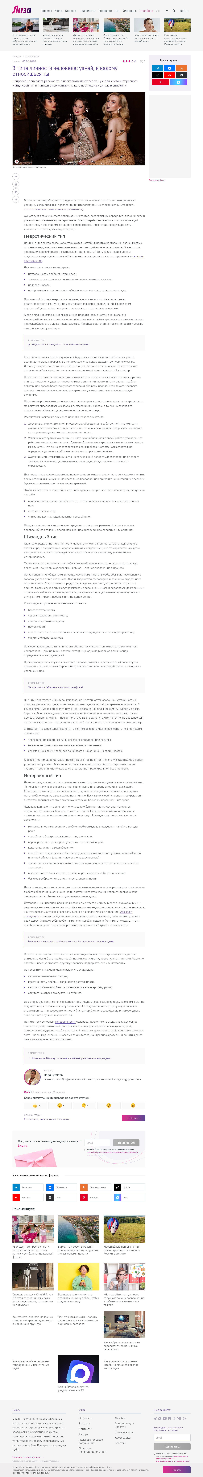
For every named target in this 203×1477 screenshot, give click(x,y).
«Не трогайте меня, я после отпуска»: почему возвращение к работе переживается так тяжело (124, 1300)
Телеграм (27, 1187)
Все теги (120, 1443)
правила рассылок (96, 1155)
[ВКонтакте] (169, 68)
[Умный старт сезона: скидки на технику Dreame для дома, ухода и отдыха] (56, 25)
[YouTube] (169, 75)
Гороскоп (105, 11)
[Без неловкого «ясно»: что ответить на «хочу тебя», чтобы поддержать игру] (78, 1276)
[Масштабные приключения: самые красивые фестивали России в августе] (177, 25)
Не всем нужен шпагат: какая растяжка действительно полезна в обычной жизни (24, 39)
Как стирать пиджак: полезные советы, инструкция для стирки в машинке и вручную (33, 1320)
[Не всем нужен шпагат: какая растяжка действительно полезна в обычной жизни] (25, 25)
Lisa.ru (16, 61)
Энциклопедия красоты (124, 1425)
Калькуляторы (124, 1432)
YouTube (26, 1197)
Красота (71, 11)
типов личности (65, 1021)
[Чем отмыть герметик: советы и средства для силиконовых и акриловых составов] (78, 1312)
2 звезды (126, 61)
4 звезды (132, 61)
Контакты (85, 1429)
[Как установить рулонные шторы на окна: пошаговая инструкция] (124, 1356)
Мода (58, 11)
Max (125, 1197)
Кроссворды (123, 1437)
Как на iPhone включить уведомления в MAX (73, 1388)
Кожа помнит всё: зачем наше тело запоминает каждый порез (146, 38)
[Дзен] (181, 75)
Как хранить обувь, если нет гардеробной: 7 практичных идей (30, 1364)
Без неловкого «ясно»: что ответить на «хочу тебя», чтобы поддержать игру (78, 1298)
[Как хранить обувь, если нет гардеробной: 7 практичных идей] (33, 1356)
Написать (135, 1118)
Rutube (126, 1187)
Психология (87, 11)
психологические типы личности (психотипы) (53, 209)
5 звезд (135, 61)
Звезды (46, 11)
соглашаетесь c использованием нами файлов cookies (78, 1469)
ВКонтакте (61, 1187)
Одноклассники (98, 1187)
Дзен (58, 1197)
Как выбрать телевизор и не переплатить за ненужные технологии (122, 1345)
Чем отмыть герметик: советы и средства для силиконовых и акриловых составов (78, 1320)
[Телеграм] (157, 68)
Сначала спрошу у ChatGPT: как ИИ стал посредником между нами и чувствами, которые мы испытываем (32, 1300)
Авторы (84, 1434)
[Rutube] (157, 75)
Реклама (84, 1423)
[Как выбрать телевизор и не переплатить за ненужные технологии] (124, 1324)
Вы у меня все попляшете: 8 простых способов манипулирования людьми (71, 941)
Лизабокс (146, 11)
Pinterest (94, 1197)
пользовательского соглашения (99, 1152)
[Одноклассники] (181, 68)
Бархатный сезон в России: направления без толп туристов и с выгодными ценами (116, 39)
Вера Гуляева (53, 1075)
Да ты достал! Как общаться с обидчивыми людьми (58, 344)
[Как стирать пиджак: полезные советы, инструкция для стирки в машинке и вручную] (33, 1312)
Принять (176, 1469)
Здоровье (130, 11)
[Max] (178, 82)
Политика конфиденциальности (93, 1449)
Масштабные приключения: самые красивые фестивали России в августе (175, 39)
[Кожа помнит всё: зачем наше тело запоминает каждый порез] (147, 25)
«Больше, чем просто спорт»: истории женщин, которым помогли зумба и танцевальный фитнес (86, 39)
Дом (117, 11)
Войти (184, 11)
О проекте (85, 1418)
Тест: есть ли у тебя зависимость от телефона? (55, 687)
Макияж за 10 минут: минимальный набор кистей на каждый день (71, 1058)
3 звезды (129, 61)
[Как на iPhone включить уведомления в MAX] (78, 1369)
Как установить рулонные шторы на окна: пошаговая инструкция (121, 1364)
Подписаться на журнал (26, 1457)
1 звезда (123, 61)
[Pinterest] (160, 82)
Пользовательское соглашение (91, 1441)
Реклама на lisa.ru (157, 180)
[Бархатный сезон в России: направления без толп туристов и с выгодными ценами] (117, 25)
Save (17, 161)
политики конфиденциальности (125, 1152)
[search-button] (174, 10)
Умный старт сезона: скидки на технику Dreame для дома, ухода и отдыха (55, 39)
